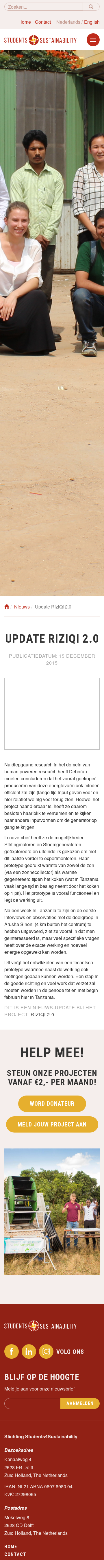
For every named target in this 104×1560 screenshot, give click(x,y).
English (92, 22)
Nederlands (68, 22)
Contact (43, 22)
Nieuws (22, 606)
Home (24, 22)
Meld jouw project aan (52, 1124)
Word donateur (52, 1103)
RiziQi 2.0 (42, 1014)
